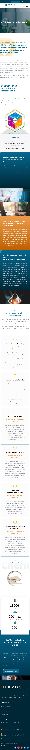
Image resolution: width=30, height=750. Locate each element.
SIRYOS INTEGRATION (5, 706)
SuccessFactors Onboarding (15, 380)
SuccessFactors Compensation (15, 452)
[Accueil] (8, 5)
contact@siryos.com (7, 739)
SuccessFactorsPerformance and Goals (15, 491)
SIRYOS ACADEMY (4, 714)
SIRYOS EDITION (4, 709)
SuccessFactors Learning (15, 416)
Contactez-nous (15, 1)
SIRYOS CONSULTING (5, 711)
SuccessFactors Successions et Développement (15, 527)
